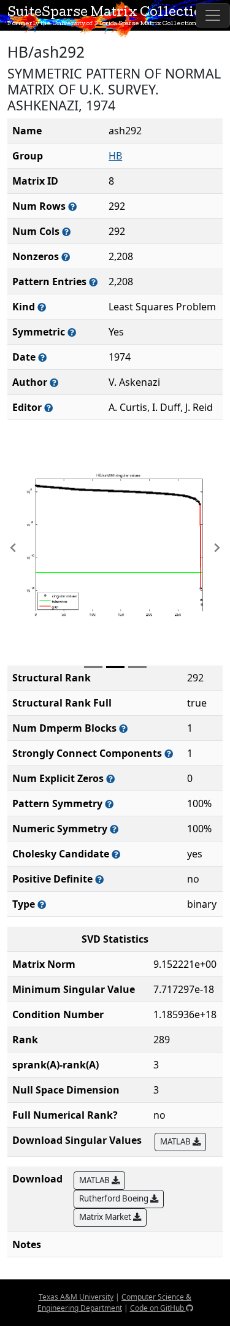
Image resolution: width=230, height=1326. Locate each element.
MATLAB (176, 1141)
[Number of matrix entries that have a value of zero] (110, 778)
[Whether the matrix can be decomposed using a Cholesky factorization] (116, 854)
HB (115, 156)
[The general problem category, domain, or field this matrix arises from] (41, 307)
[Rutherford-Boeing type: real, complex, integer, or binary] (41, 904)
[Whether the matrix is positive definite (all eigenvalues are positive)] (99, 879)
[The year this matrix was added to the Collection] (42, 357)
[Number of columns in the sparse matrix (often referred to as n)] (66, 231)
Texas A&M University (76, 1297)
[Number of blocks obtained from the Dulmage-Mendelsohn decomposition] (123, 728)
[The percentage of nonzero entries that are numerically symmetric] (114, 829)
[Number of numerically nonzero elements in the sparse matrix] (65, 257)
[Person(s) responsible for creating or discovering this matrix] (54, 382)
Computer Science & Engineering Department (114, 1302)
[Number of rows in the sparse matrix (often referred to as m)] (72, 206)
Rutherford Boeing (114, 1198)
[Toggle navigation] (213, 15)
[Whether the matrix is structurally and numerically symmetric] (71, 332)
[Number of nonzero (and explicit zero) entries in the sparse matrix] (93, 282)
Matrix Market (106, 1216)
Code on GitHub (158, 1308)
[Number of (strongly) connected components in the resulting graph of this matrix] (168, 753)
